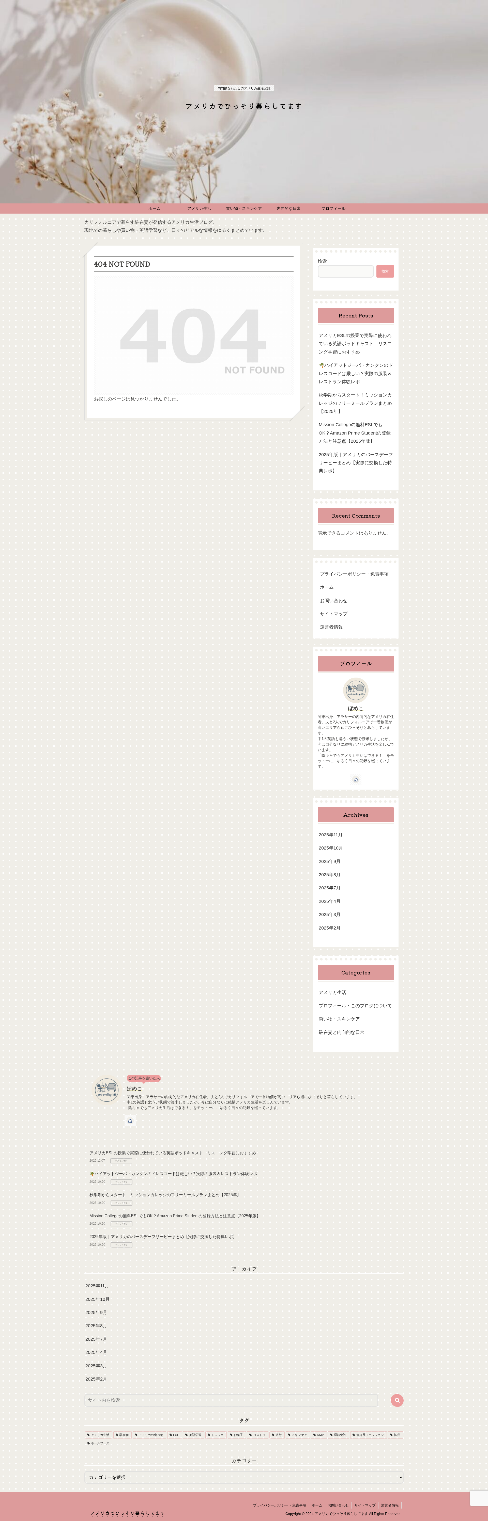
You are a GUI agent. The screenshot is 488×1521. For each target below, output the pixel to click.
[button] (397, 1400)
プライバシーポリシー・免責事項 (354, 574)
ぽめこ (355, 708)
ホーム (327, 587)
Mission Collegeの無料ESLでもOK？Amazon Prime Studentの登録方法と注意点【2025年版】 (355, 433)
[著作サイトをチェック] (356, 779)
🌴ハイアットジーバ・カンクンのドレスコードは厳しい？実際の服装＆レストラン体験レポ (356, 373)
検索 (322, 261)
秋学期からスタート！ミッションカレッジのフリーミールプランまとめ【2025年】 (355, 403)
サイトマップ (333, 613)
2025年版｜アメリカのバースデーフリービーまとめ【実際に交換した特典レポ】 (356, 463)
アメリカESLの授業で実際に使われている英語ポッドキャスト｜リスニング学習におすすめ (355, 344)
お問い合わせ (333, 600)
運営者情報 (331, 627)
